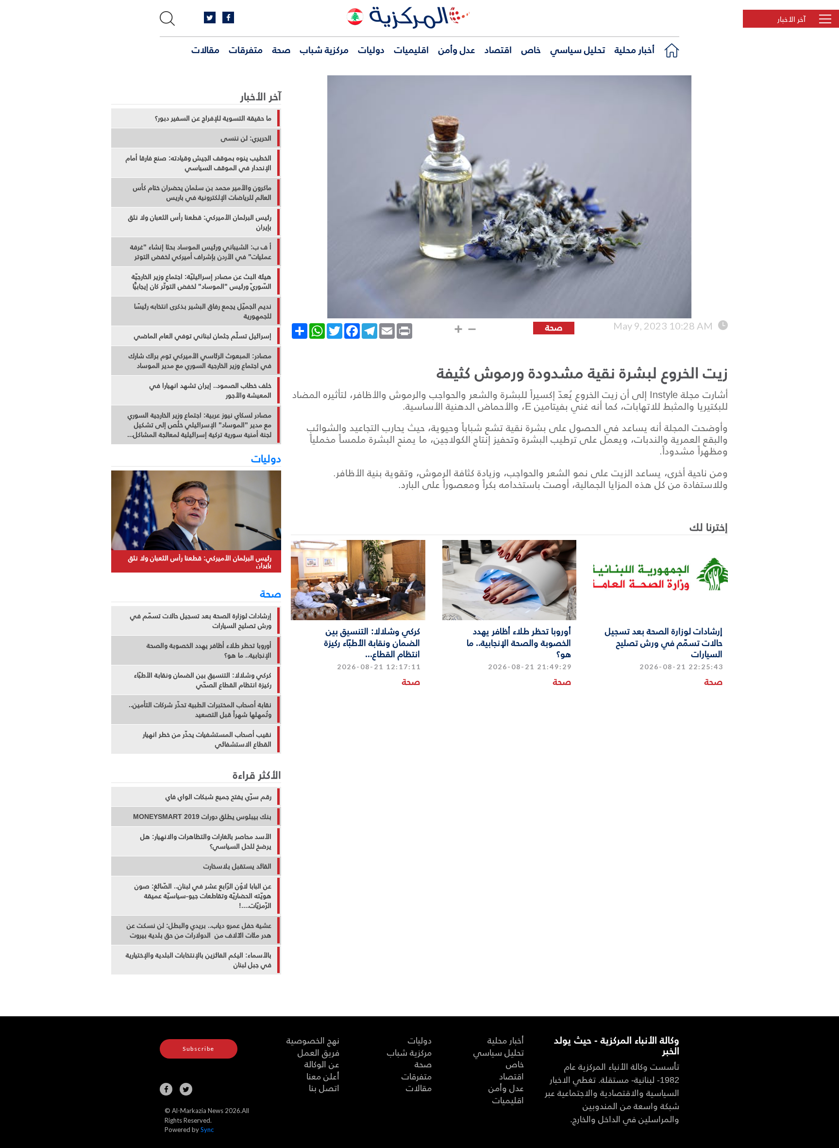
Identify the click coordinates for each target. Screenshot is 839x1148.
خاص (531, 49)
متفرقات (246, 49)
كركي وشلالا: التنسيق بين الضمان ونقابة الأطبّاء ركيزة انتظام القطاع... (372, 642)
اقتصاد (498, 49)
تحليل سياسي (578, 49)
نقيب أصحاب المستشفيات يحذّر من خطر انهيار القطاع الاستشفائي (207, 739)
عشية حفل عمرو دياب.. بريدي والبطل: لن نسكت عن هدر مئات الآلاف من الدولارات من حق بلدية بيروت (199, 930)
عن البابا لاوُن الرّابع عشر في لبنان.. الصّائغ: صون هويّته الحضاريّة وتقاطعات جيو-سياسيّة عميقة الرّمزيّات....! (202, 895)
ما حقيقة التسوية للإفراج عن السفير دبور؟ (213, 118)
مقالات (205, 49)
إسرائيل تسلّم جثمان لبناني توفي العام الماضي (202, 336)
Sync (207, 1129)
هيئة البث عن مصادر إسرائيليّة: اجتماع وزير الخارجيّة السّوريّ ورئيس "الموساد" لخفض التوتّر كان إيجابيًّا (201, 281)
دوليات (371, 49)
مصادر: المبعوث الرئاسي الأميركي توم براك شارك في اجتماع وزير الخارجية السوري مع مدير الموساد (200, 360)
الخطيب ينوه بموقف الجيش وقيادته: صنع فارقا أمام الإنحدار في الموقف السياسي (198, 163)
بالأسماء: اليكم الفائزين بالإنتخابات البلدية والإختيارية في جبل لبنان (198, 960)
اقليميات (411, 49)
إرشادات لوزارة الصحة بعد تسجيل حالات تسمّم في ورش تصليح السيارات (663, 642)
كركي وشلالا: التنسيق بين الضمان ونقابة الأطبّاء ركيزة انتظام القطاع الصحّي (202, 680)
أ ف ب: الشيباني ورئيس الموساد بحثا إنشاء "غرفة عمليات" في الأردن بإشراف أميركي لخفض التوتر (200, 251)
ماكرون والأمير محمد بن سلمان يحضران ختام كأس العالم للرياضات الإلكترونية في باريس (202, 192)
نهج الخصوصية (312, 1039)
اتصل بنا (324, 1087)
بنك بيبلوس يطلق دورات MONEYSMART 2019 (202, 816)
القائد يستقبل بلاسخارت (237, 866)
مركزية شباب (324, 49)
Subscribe (199, 1048)
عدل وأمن (456, 49)
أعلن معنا (322, 1075)
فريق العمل (318, 1052)
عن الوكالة (321, 1063)
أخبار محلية (634, 49)
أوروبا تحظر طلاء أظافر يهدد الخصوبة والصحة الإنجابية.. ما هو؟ (519, 642)
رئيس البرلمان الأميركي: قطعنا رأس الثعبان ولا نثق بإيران (199, 222)
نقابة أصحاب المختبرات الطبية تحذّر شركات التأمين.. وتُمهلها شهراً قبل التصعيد (200, 709)
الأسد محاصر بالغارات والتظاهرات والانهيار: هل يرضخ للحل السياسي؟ (205, 841)
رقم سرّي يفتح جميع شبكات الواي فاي (218, 796)
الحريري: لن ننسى (246, 138)
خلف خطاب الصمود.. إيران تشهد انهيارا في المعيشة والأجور (210, 390)
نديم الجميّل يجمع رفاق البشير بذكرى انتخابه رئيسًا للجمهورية (202, 311)
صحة (281, 49)
